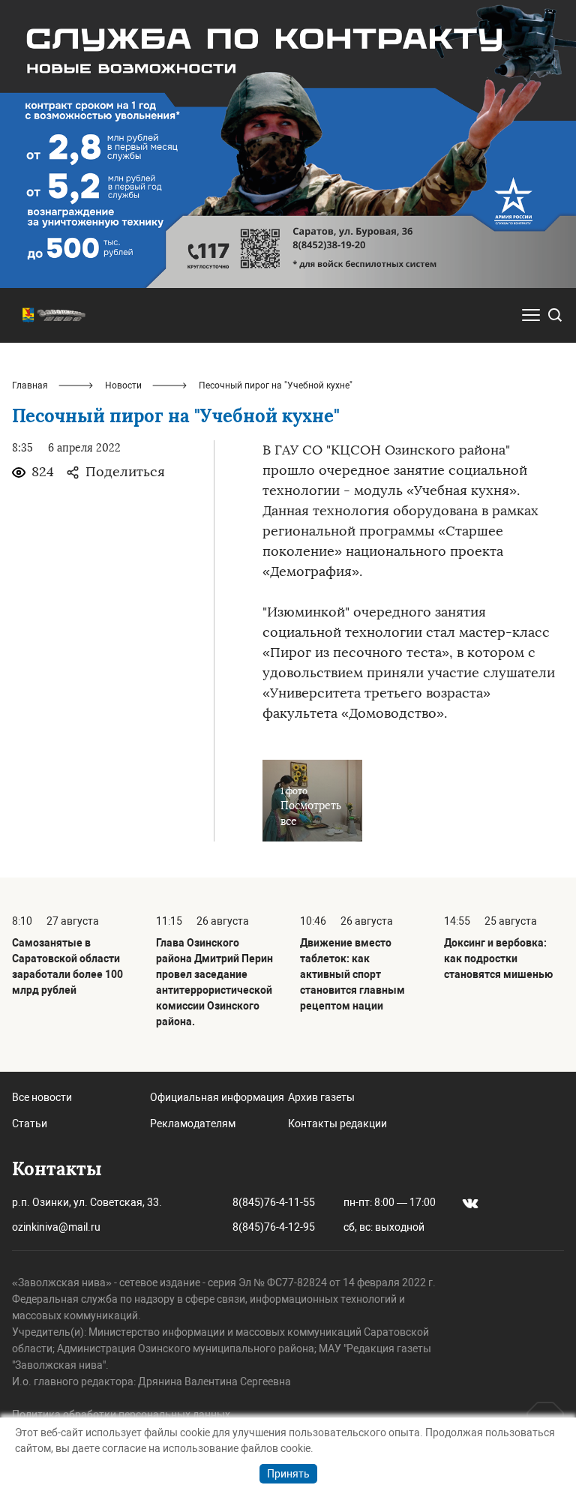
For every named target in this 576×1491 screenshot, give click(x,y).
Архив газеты (321, 1097)
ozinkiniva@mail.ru (56, 1227)
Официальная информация (217, 1097)
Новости (123, 385)
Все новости (42, 1097)
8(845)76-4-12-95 (273, 1227)
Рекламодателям (193, 1124)
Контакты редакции (337, 1124)
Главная (30, 385)
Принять (288, 1474)
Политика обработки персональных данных (121, 1414)
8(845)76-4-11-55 (273, 1202)
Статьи (29, 1124)
